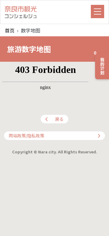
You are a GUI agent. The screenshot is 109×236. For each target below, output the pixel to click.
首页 (10, 30)
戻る (59, 119)
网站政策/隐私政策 (26, 136)
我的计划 (100, 63)
